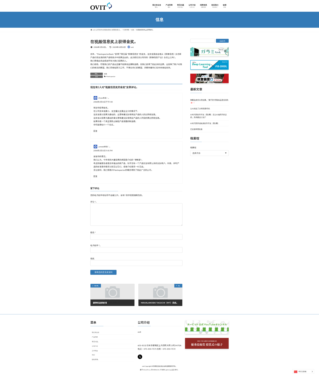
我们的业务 (95, 332)
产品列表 (95, 337)
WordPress (147, 370)
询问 (93, 355)
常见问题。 (95, 341)
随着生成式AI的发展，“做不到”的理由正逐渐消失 (209, 100)
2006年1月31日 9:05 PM (103, 150)
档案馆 (193, 147)
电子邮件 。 (96, 245)
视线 (92, 258)
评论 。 (94, 201)
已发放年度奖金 (196, 129)
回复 (95, 131)
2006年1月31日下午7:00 (103, 102)
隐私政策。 (95, 359)
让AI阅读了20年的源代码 (200, 108)
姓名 (93, 232)
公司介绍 (95, 346)
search (222, 41)
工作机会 (95, 351)
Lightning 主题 (169, 370)
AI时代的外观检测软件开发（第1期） (204, 123)
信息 (105, 74)
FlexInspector (110, 76)
